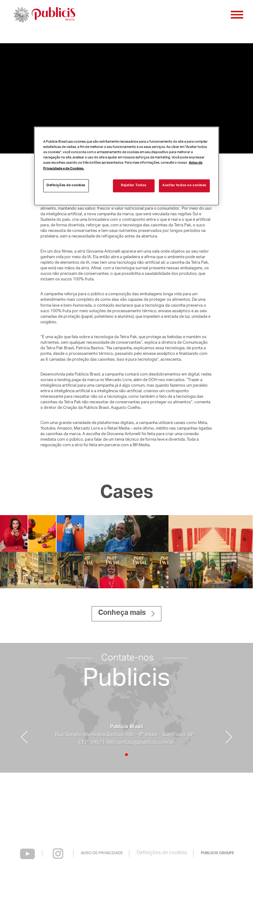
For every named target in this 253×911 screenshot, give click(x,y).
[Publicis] (44, 15)
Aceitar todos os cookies (184, 185)
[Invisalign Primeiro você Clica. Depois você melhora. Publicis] (126, 533)
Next (229, 737)
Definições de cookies (162, 853)
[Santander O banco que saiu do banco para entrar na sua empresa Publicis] (210, 533)
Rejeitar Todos (134, 185)
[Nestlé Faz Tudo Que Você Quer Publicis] (42, 533)
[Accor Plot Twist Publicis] (126, 570)
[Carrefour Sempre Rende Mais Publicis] (210, 570)
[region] (126, 165)
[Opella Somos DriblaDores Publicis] (42, 570)
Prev (24, 737)
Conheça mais (122, 614)
